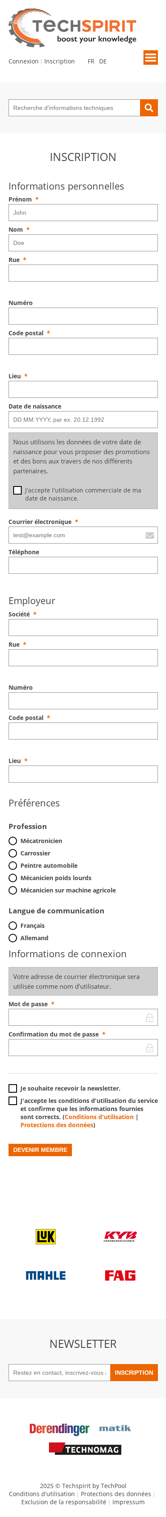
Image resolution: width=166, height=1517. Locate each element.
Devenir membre (40, 1149)
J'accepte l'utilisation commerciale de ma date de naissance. (83, 494)
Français (32, 925)
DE (103, 61)
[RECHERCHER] (149, 107)
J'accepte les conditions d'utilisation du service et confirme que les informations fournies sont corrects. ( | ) (89, 1113)
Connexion (24, 61)
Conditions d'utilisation (99, 1117)
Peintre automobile (48, 865)
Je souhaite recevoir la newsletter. (70, 1088)
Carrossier (35, 853)
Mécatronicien (41, 841)
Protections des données (56, 1125)
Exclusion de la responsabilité (63, 1502)
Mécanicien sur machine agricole (68, 890)
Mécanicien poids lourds (56, 878)
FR (91, 61)
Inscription (59, 61)
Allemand (34, 938)
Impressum (128, 1502)
